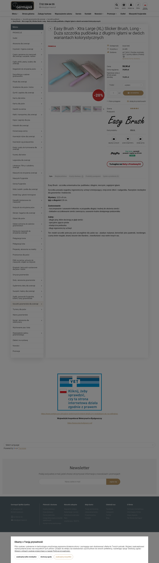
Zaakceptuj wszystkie (63, 557)
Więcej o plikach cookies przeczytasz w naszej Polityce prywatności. (42, 551)
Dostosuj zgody (46, 557)
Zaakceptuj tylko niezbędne (26, 557)
